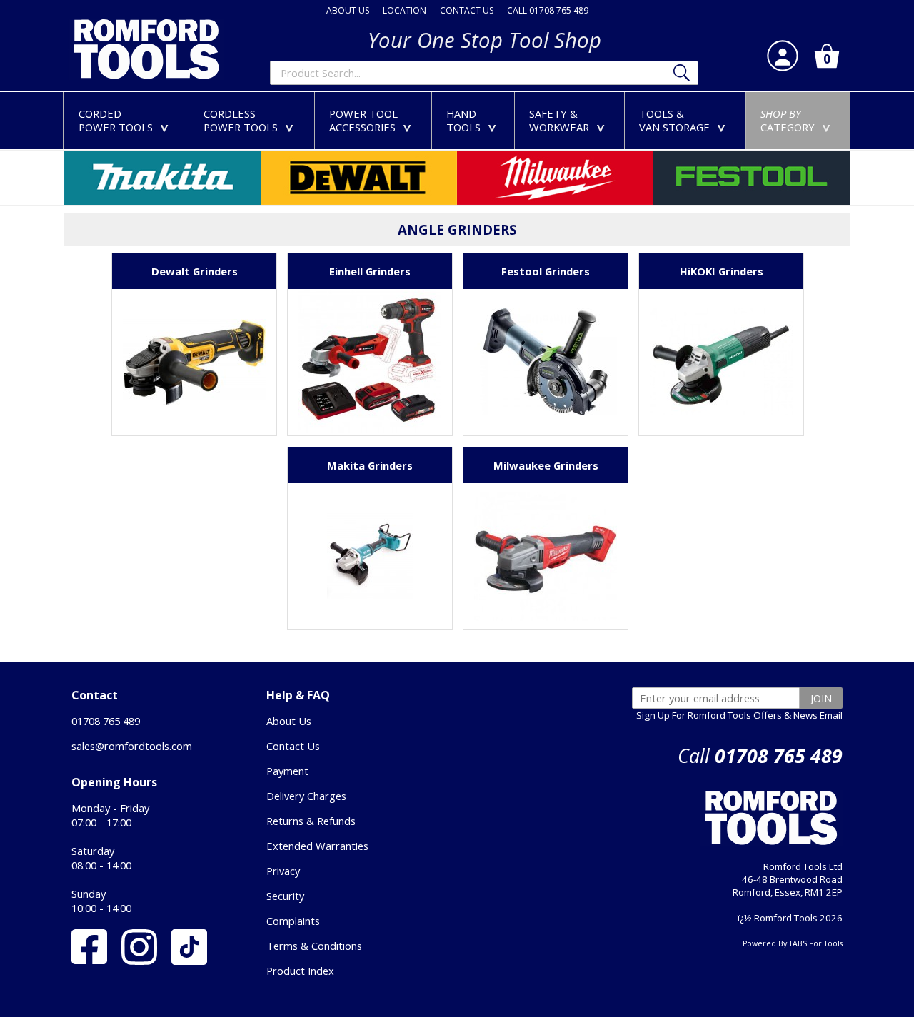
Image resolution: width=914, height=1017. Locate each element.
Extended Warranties (317, 846)
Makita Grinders (370, 465)
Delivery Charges (306, 796)
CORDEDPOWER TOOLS (126, 120)
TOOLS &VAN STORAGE (685, 120)
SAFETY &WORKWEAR (570, 120)
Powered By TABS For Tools (793, 943)
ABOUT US (347, 10)
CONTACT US (466, 10)
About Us (288, 721)
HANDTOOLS (474, 120)
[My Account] (782, 55)
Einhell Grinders (370, 271)
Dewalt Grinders (194, 271)
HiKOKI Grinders (721, 271)
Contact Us (293, 746)
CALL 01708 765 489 (547, 10)
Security (285, 896)
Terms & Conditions (314, 945)
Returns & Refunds (311, 821)
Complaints (293, 921)
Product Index (300, 970)
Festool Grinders (545, 271)
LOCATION (404, 10)
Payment (287, 771)
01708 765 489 (105, 721)
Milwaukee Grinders (545, 465)
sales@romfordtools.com (131, 746)
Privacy (283, 871)
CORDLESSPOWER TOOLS (251, 120)
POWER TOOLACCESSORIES (373, 120)
